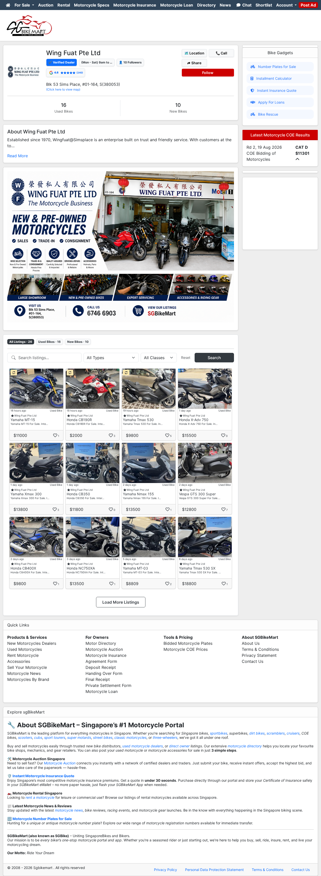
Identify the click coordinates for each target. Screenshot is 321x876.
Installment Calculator (274, 78)
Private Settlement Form (108, 685)
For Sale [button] (23, 5)
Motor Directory (101, 643)
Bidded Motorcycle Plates (188, 643)
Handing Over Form (104, 673)
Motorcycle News (24, 673)
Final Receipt (98, 679)
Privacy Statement (259, 655)
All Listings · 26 (20, 342)
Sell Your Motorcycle (27, 667)
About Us (251, 643)
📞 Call (221, 53)
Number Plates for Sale (277, 66)
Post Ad (308, 5)
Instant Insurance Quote (276, 90)
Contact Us (252, 661)
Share (196, 63)
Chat (246, 5)
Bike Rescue (268, 114)
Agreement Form (101, 661)
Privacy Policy (165, 869)
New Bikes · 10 (78, 342)
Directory (206, 5)
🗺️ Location (194, 53)
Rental (63, 5)
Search (214, 357)
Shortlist (264, 5)
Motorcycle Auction (104, 649)
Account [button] (285, 5)
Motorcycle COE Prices (186, 649)
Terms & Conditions (260, 649)
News (225, 5)
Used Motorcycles (24, 649)
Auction (45, 5)
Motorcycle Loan (176, 5)
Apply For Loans (271, 102)
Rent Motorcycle (23, 655)
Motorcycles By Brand (28, 679)
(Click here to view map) (63, 89)
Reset (185, 357)
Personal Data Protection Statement (214, 869)
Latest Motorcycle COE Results (280, 134)
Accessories (18, 661)
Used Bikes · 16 (49, 342)
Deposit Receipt (101, 667)
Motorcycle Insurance (134, 5)
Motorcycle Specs (91, 5)
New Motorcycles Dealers (31, 643)
